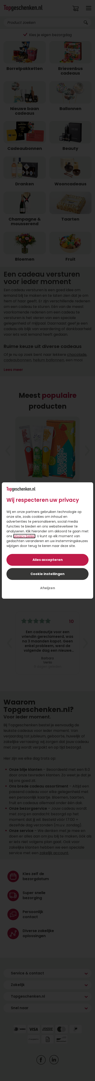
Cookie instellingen (47, 574)
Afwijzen (47, 588)
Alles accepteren (48, 559)
